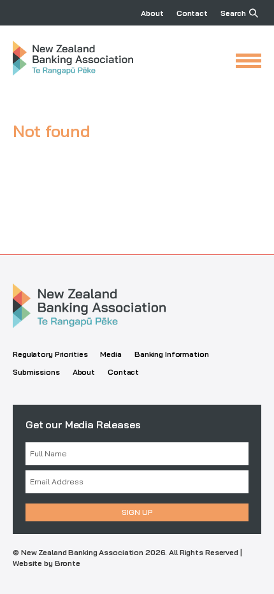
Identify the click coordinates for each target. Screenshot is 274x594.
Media (110, 354)
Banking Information (171, 354)
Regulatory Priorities (50, 354)
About (152, 13)
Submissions (36, 372)
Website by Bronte (46, 563)
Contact (192, 13)
